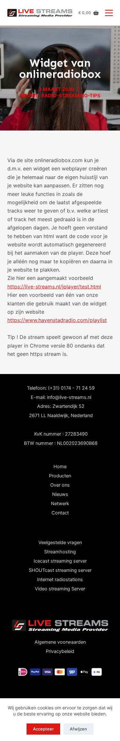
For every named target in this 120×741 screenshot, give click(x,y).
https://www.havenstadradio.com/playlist (57, 320)
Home (60, 466)
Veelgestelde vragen (60, 542)
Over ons (60, 485)
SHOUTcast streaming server (60, 570)
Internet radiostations (60, 579)
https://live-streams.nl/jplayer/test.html (54, 286)
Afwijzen (78, 728)
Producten (60, 476)
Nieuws (60, 494)
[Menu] (109, 13)
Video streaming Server (60, 589)
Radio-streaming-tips (70, 96)
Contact (60, 513)
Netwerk (60, 503)
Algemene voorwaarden (60, 642)
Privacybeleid (60, 651)
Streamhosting (60, 552)
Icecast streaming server (60, 561)
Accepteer (43, 728)
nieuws (29, 96)
